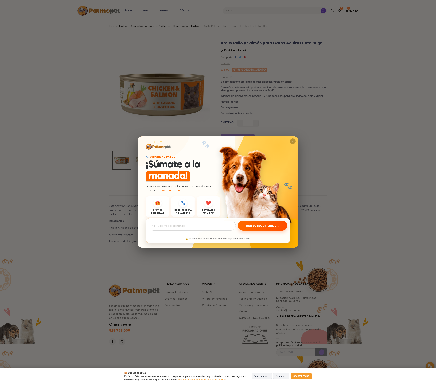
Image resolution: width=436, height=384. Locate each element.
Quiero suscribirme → (262, 226)
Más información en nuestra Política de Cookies (202, 379)
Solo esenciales (261, 376)
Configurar (281, 376)
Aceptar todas (301, 376)
